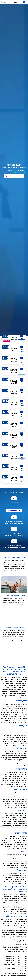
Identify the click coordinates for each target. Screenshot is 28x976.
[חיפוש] (6, 176)
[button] (24, 2)
